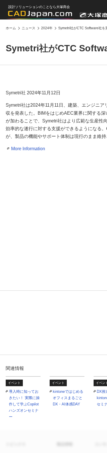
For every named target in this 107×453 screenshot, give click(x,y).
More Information (28, 148)
